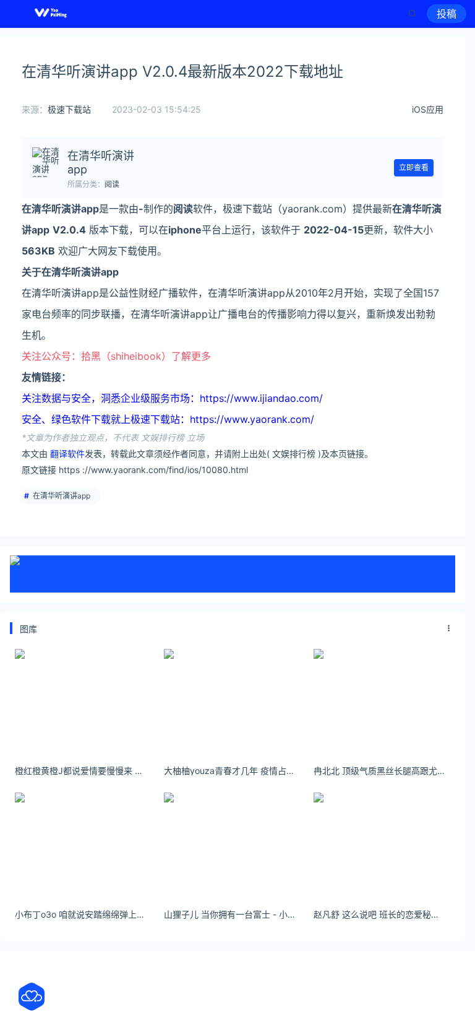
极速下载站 (69, 109)
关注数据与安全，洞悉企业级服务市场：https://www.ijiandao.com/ (172, 398)
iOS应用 (427, 109)
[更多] (449, 628)
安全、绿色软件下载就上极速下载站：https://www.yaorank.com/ (168, 419)
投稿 (446, 13)
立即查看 (414, 167)
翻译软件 (67, 453)
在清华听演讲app (61, 495)
